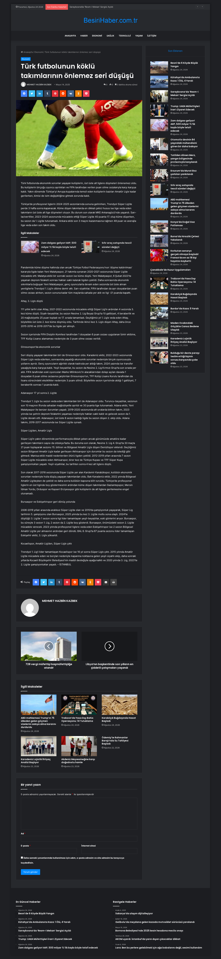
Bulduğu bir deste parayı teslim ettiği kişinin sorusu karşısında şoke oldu (185, 358)
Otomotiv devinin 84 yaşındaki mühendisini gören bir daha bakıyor (184, 143)
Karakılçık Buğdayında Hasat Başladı (119, 719)
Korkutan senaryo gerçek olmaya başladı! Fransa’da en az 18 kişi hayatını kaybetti (185, 256)
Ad (23, 833)
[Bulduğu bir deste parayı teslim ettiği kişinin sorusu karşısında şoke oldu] (159, 357)
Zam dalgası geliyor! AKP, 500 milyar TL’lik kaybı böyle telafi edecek (58, 247)
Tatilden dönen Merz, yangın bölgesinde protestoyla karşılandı (184, 159)
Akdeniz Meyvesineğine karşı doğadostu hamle (78, 761)
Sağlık (110, 35)
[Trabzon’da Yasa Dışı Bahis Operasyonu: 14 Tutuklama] (79, 705)
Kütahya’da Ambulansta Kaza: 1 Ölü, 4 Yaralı (185, 79)
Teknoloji (125, 35)
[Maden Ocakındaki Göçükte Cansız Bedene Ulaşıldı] (159, 327)
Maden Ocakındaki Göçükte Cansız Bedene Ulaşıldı (185, 326)
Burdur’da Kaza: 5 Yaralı (185, 308)
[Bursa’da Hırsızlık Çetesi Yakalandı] (159, 241)
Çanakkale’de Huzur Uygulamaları (170, 269)
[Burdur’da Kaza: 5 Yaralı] (159, 313)
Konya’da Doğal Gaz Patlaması (183, 223)
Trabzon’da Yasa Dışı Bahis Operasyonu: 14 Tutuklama (77, 719)
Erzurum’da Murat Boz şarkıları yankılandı (184, 172)
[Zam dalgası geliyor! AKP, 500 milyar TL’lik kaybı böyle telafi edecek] (30, 247)
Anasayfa (70, 35)
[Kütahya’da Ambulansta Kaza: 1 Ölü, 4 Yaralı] (159, 82)
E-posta (26, 845)
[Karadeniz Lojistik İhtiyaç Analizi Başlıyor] (38, 746)
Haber (84, 35)
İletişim (151, 35)
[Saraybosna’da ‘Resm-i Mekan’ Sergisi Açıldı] (159, 96)
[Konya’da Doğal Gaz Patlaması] (159, 226)
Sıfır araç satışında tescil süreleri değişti (183, 187)
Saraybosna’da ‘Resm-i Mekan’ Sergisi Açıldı (91, 7)
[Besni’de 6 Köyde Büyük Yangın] (159, 67)
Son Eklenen (175, 50)
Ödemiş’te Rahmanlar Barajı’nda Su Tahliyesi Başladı (115, 740)
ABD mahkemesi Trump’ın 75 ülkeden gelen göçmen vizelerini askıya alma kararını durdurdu (38, 722)
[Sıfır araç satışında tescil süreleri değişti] (90, 247)
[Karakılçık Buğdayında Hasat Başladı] (119, 705)
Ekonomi (97, 35)
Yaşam (139, 35)
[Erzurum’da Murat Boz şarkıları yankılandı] (159, 175)
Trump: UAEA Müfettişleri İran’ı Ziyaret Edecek (185, 108)
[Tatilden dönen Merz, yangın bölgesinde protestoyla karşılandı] (159, 160)
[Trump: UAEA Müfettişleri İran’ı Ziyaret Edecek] (159, 111)
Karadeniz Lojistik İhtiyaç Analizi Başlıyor (36, 761)
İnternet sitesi (88, 845)
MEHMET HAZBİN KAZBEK (39, 84)
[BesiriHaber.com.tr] (110, 20)
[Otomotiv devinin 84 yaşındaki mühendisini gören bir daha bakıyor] (159, 144)
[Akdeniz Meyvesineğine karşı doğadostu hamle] (79, 746)
